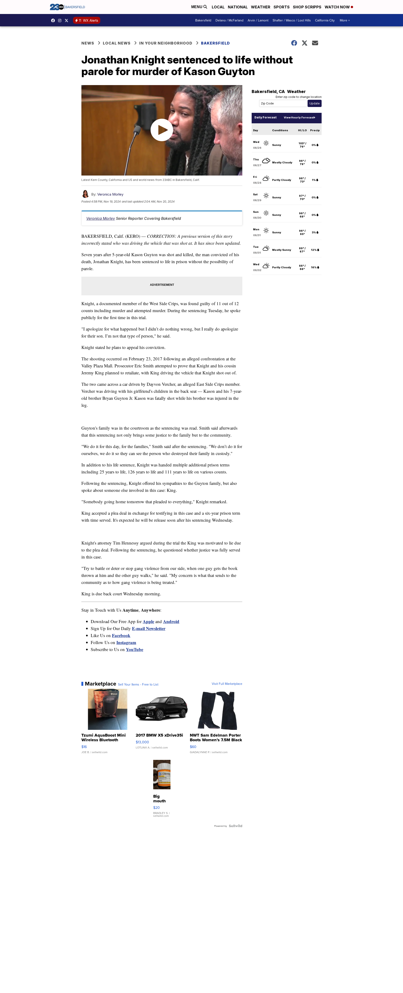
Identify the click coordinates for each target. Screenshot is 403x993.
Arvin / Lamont (258, 20)
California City (325, 20)
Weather (260, 7)
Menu (197, 7)
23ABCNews (61, 20)
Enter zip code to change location (299, 97)
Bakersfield (203, 20)
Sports (282, 7)
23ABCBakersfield (54, 20)
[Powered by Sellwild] (235, 826)
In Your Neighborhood (165, 43)
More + (345, 20)
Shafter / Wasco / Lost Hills (292, 20)
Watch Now (338, 7)
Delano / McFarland (229, 20)
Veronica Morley (110, 194)
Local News (117, 43)
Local (218, 7)
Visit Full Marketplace (227, 683)
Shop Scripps (307, 7)
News (87, 43)
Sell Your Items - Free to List (138, 684)
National (238, 7)
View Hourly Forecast (299, 117)
